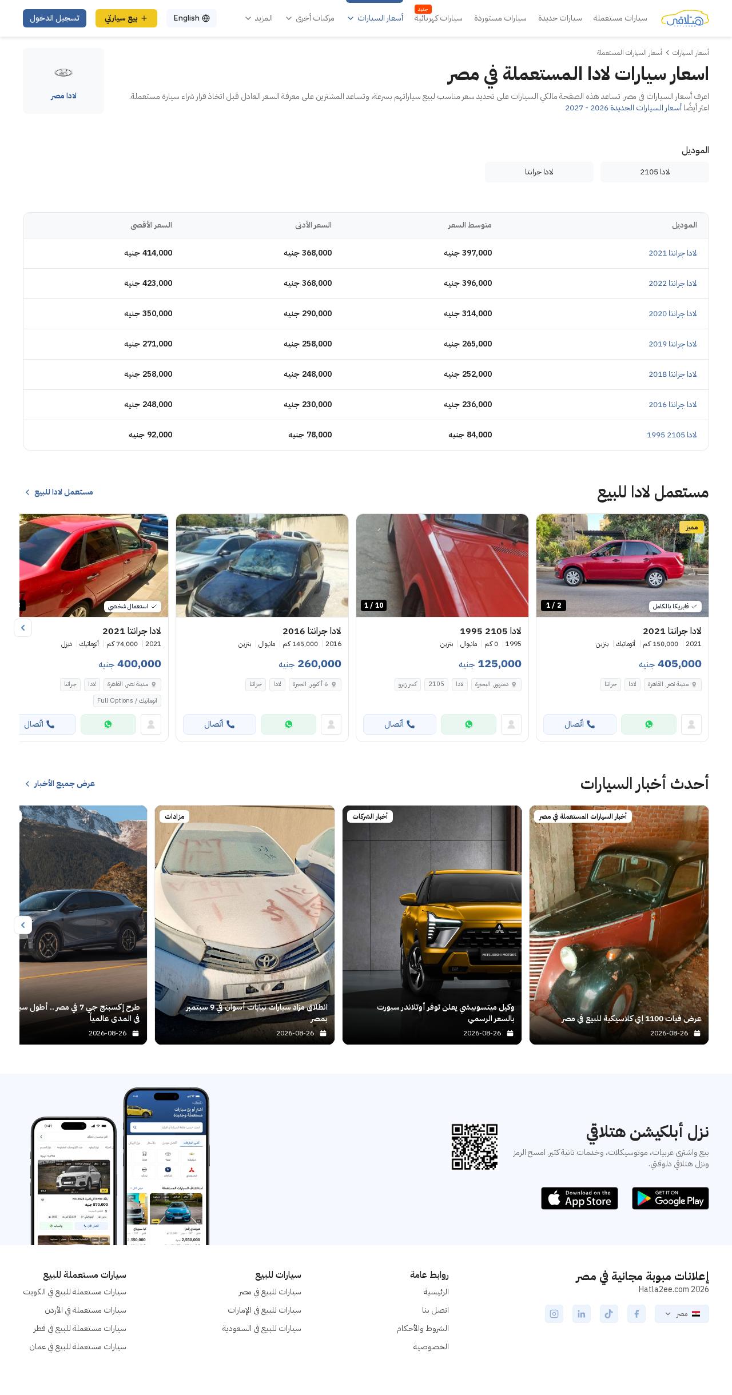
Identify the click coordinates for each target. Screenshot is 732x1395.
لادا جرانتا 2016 (673, 404)
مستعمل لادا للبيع (63, 492)
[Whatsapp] (649, 724)
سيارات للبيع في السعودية (261, 1328)
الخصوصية (431, 1347)
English (186, 18)
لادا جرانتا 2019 (673, 344)
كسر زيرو (408, 684)
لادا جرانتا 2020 (673, 314)
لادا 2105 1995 (672, 435)
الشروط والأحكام (423, 1328)
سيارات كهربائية (439, 18)
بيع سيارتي (121, 18)
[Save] (550, 528)
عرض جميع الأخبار (64, 784)
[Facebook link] (636, 1314)
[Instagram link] (554, 1314)
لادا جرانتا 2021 (673, 253)
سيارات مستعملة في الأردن (85, 1310)
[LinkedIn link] (581, 1314)
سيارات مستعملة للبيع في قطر (80, 1328)
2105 (436, 684)
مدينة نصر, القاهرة (668, 684)
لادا (632, 684)
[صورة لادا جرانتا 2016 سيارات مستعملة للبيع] (262, 565)
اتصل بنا (435, 1310)
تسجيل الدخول (54, 18)
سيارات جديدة (560, 18)
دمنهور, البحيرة (491, 684)
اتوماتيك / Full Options (127, 701)
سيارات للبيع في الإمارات (264, 1310)
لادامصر (64, 96)
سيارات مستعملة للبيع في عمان (77, 1347)
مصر (682, 1314)
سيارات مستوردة (500, 18)
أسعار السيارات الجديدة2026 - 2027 (623, 108)
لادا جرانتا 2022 (673, 283)
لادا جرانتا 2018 (673, 374)
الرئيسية (436, 1292)
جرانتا (610, 684)
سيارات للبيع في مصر (270, 1292)
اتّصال (574, 724)
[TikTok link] (609, 1314)
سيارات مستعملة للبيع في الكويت (74, 1292)
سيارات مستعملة (620, 18)
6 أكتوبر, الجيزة (310, 684)
